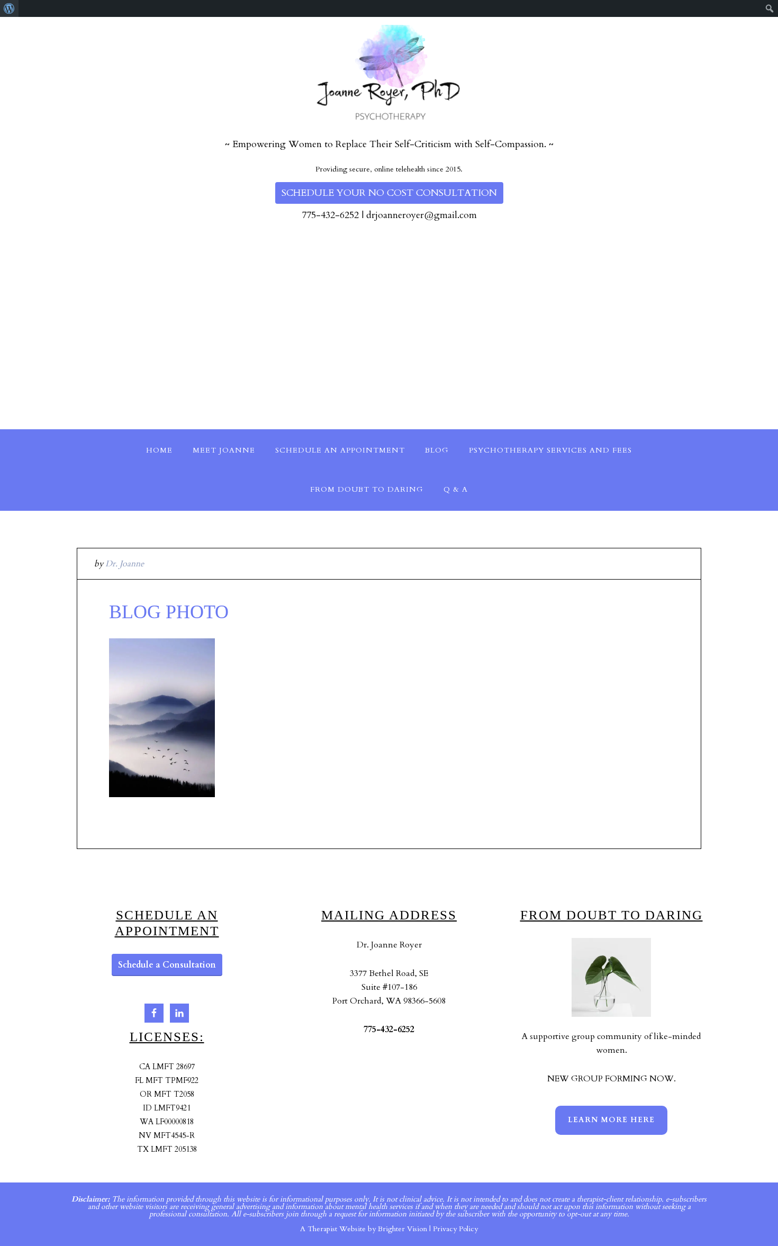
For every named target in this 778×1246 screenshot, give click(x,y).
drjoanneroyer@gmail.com (421, 215)
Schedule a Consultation (167, 965)
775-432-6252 (330, 215)
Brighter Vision (402, 1229)
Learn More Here (611, 1120)
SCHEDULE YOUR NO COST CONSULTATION (389, 193)
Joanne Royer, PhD (55, 19)
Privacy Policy (455, 1229)
